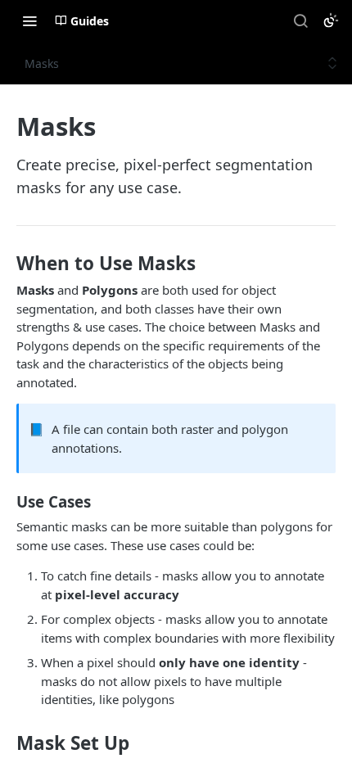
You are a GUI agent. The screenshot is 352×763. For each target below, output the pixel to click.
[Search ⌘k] (300, 20)
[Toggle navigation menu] (29, 20)
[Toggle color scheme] (331, 20)
